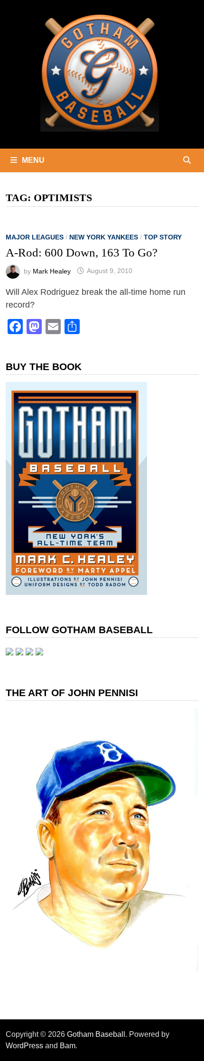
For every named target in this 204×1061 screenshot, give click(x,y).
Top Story (163, 237)
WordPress (24, 1046)
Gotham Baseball (96, 1034)
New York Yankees (103, 237)
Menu (33, 160)
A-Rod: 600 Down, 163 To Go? (82, 252)
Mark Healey (52, 270)
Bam (67, 1046)
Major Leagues (35, 237)
